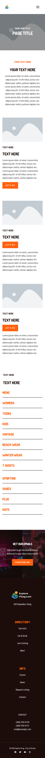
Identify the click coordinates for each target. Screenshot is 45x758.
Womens (8, 403)
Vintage (8, 434)
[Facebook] (15, 752)
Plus (5, 499)
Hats (5, 510)
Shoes (6, 489)
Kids (5, 424)
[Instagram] (30, 752)
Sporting (9, 478)
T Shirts (8, 466)
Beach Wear (11, 445)
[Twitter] (20, 752)
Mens (6, 393)
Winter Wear (12, 455)
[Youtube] (25, 752)
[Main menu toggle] (37, 7)
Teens (6, 413)
